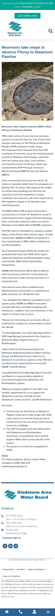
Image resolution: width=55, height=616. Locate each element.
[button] (50, 31)
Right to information (36, 569)
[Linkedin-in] (10, 546)
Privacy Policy (8, 569)
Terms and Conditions (11, 576)
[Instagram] (15, 546)
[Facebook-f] (5, 546)
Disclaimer (21, 569)
